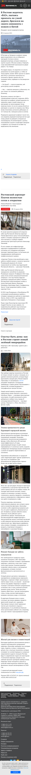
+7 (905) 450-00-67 (6, 726)
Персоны (24, 693)
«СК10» (21, 381)
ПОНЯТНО (15, 772)
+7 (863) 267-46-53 (6, 735)
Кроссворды (4, 694)
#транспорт (4, 312)
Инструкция (16, 693)
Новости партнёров (13, 696)
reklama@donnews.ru (7, 727)
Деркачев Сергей (14, 320)
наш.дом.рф (19, 672)
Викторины (13, 694)
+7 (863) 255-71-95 (6, 724)
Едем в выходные (6, 693)
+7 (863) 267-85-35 (6, 733)
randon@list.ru (5, 736)
